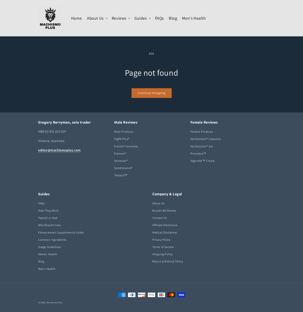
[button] (97, 18)
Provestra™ (198, 153)
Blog (41, 261)
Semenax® (121, 161)
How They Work (48, 210)
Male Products (123, 131)
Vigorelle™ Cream (202, 161)
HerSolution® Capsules (205, 139)
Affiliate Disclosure (164, 225)
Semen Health (47, 254)
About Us (158, 203)
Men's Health (46, 269)
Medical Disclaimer (164, 232)
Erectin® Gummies (126, 146)
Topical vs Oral (48, 218)
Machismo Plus (55, 302)
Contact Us (159, 218)
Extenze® (120, 153)
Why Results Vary (49, 225)
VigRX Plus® (121, 139)
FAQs (41, 203)
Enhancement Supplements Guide (61, 232)
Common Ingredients (52, 240)
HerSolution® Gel (201, 146)
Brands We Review (164, 210)
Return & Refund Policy (167, 261)
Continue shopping (152, 93)
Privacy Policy (161, 240)
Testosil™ (120, 175)
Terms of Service (163, 247)
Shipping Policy (162, 254)
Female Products (201, 131)
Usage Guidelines (49, 247)
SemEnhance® (123, 168)
